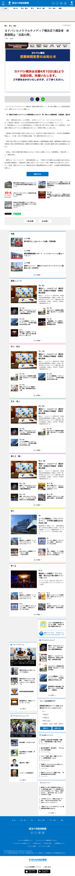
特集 (60, 8)
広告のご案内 (48, 843)
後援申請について (60, 843)
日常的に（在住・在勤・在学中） (53, 724)
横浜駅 (11, 38)
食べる (16, 8)
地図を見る (37, 174)
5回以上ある (46, 720)
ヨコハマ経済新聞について (26, 840)
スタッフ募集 (32, 846)
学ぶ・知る (52, 8)
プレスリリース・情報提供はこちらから (47, 840)
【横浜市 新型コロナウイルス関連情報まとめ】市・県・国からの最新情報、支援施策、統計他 (39, 114)
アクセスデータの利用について (22, 843)
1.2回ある (45, 714)
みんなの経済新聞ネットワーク (37, 860)
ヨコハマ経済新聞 (18, 3)
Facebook (53, 3)
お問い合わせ (37, 843)
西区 (7, 38)
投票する (45, 728)
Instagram (61, 3)
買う (32, 8)
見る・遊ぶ (24, 8)
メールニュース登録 (45, 846)
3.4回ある (45, 717)
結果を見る (58, 728)
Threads (65, 3)
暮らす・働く (41, 8)
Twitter (57, 3)
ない (43, 711)
